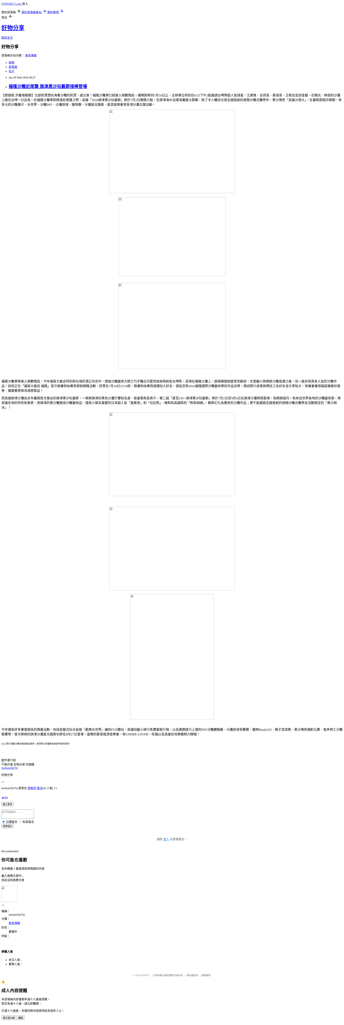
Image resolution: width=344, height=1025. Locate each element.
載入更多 (7, 804)
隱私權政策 (192, 975)
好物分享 (12, 28)
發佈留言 (7, 826)
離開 (20, 1018)
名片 (11, 71)
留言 (40, 788)
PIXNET (145, 975)
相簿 (11, 62)
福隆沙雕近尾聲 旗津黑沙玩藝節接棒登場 (48, 86)
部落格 (13, 66)
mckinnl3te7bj (9, 767)
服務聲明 (206, 975)
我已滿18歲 (9, 1018)
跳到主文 (7, 37)
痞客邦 (32, 788)
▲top (4, 797)
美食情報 (31, 55)
